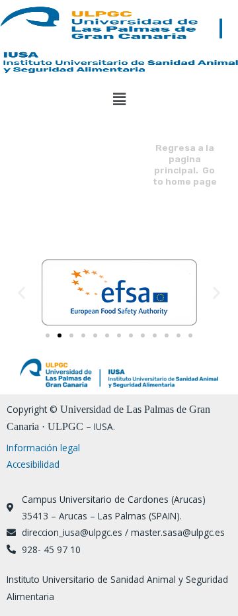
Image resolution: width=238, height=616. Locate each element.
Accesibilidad (33, 464)
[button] (119, 98)
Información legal (43, 447)
